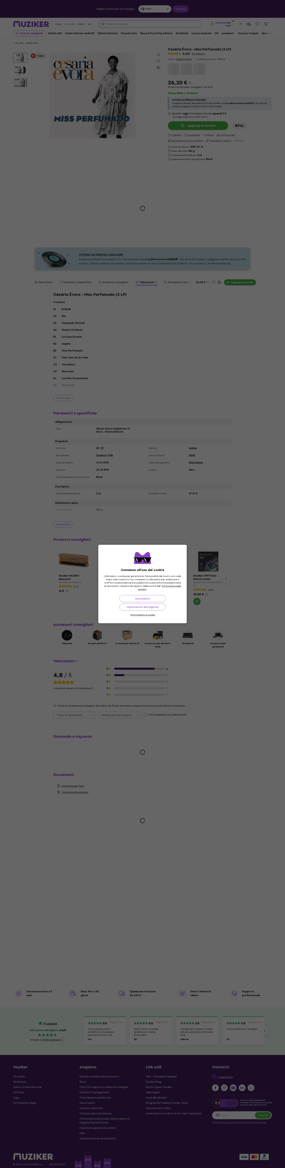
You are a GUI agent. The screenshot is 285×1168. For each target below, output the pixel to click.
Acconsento (142, 599)
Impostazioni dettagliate (142, 607)
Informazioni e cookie (142, 615)
